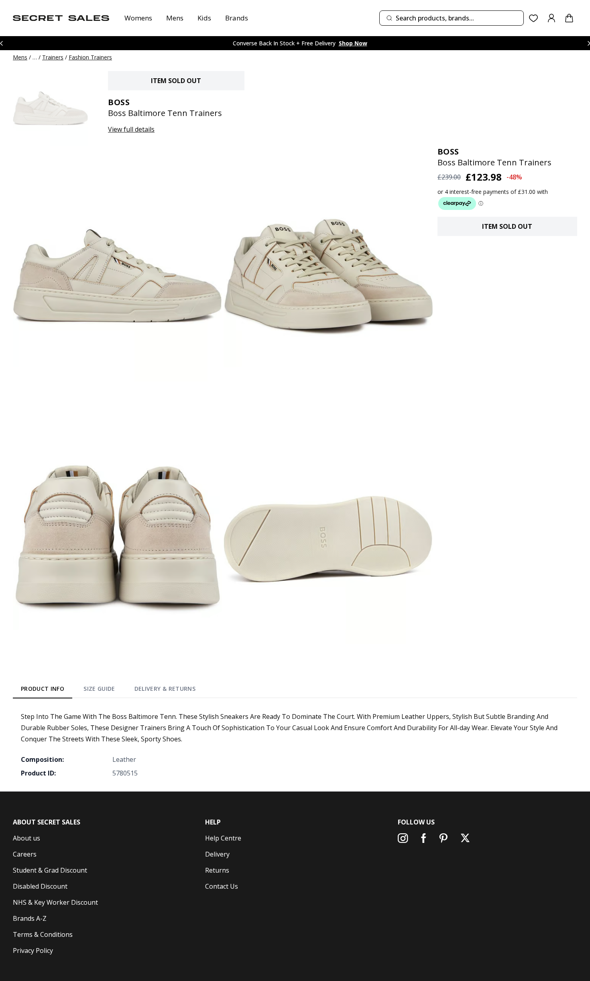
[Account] (551, 18)
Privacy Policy (33, 950)
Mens (174, 17)
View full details (131, 129)
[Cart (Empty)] (569, 18)
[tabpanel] (295, 744)
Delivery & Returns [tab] (164, 688)
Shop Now (353, 43)
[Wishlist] (533, 18)
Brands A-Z (30, 918)
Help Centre (223, 838)
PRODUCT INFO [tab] (42, 688)
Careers (25, 854)
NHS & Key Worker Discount (55, 902)
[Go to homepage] (61, 18)
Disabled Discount (40, 886)
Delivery (217, 854)
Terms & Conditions (43, 934)
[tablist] (108, 690)
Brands (236, 17)
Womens (138, 17)
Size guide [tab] (99, 688)
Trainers (52, 57)
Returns (217, 870)
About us (26, 838)
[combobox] (451, 18)
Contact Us (221, 886)
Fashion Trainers (90, 57)
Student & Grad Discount (50, 870)
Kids (204, 17)
